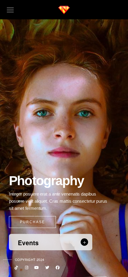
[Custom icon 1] (15, 269)
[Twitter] (46, 269)
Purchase (32, 222)
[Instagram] (26, 269)
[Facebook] (57, 269)
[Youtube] (36, 269)
